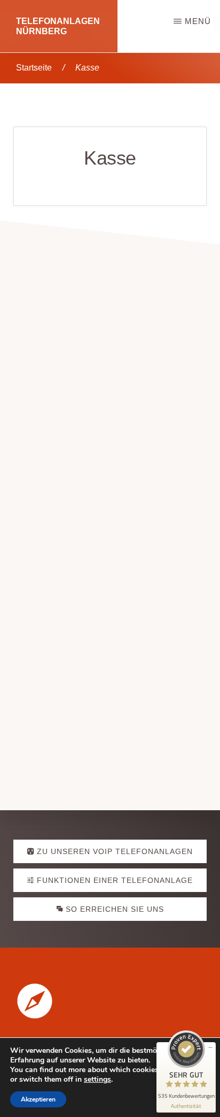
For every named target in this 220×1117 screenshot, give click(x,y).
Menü (198, 21)
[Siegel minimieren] (210, 1047)
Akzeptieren (38, 1099)
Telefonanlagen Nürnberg (58, 26)
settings (97, 1079)
